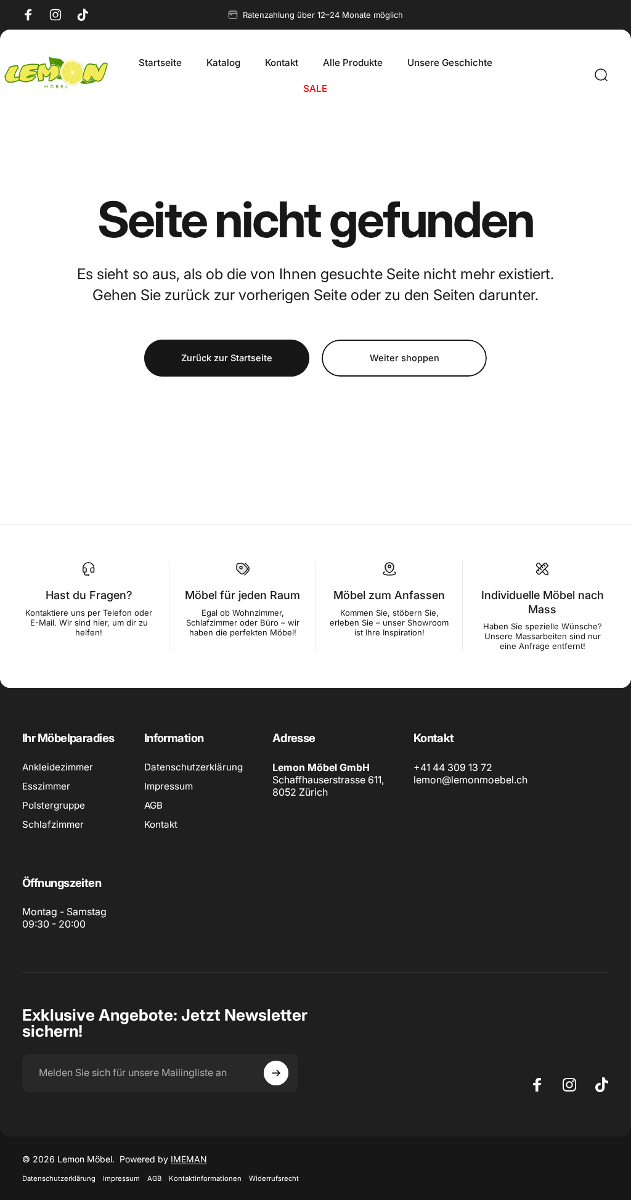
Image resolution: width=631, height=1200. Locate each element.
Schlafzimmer (53, 824)
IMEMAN (189, 1159)
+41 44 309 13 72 (452, 767)
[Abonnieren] (276, 1073)
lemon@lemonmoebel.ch (470, 779)
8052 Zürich (300, 792)
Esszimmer (46, 786)
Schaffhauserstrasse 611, (328, 779)
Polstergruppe (53, 805)
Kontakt (160, 824)
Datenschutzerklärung (193, 767)
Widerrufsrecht (274, 1178)
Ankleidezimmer (57, 767)
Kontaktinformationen (205, 1178)
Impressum (168, 786)
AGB (153, 805)
